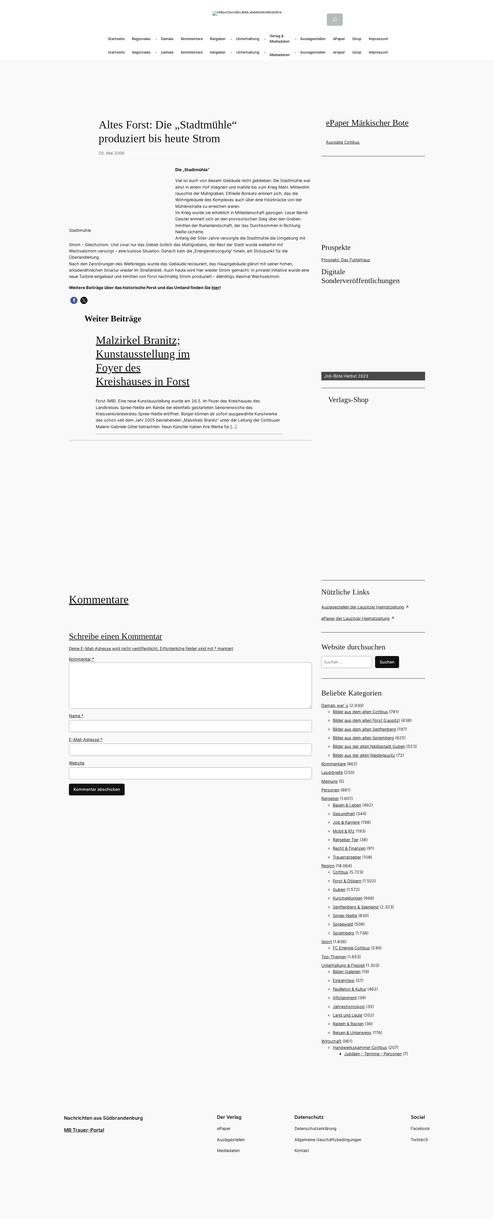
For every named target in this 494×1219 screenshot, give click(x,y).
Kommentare (99, 599)
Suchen (387, 661)
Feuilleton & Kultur (349, 989)
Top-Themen (333, 956)
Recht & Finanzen (349, 848)
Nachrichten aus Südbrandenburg (103, 1118)
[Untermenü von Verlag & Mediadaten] (295, 39)
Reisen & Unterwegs (352, 1032)
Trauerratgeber (347, 857)
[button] (73, 300)
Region (327, 865)
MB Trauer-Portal (84, 1130)
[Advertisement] (193, 521)
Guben (339, 889)
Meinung (329, 781)
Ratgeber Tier (345, 839)
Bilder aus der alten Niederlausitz (364, 755)
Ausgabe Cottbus (343, 142)
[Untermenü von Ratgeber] (231, 39)
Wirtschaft (331, 1041)
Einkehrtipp (343, 980)
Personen (330, 789)
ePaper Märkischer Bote (367, 122)
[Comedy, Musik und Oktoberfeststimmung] (190, 521)
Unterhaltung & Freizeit (343, 965)
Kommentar (81, 659)
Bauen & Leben (347, 805)
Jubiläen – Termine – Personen (373, 1053)
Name (76, 715)
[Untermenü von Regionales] (156, 39)
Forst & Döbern (347, 880)
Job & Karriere (346, 822)
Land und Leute (347, 1015)
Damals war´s (334, 705)
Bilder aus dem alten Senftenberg (364, 729)
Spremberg (343, 932)
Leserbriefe (332, 772)
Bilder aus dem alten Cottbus (360, 711)
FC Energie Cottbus (351, 947)
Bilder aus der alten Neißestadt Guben (369, 746)
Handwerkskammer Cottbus (360, 1047)
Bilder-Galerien (346, 971)
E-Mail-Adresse (85, 739)
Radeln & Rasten (348, 1023)
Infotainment (345, 997)
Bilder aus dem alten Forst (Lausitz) (160, 153)
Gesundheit (344, 813)
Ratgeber (330, 798)
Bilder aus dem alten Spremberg (363, 737)
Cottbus (340, 872)
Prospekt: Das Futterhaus (345, 259)
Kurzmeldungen (347, 898)
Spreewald (343, 924)
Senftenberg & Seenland (356, 906)
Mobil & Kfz (343, 831)
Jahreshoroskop (349, 1006)
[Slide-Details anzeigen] (373, 333)
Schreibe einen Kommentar (115, 636)
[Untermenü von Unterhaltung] (265, 39)
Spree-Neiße (345, 915)
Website (76, 762)
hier (216, 287)
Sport (326, 941)
